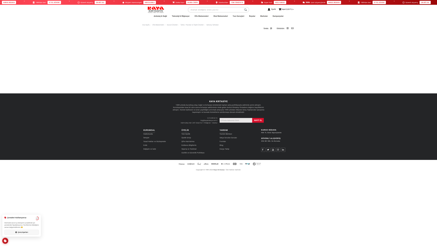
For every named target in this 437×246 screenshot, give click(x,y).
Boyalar (252, 16)
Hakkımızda (148, 134)
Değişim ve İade (149, 149)
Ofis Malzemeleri (201, 16)
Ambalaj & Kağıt (160, 16)
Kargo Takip (224, 149)
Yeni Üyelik (186, 134)
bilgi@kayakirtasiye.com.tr (209, 120)
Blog (221, 145)
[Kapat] (37, 218)
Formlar (223, 141)
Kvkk (145, 145)
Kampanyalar (278, 16)
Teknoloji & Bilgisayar (181, 16)
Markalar (264, 16)
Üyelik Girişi (186, 138)
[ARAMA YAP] (245, 9)
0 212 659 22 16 (212, 118)
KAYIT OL (258, 120)
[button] (5, 241)
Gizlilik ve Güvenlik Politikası (193, 153)
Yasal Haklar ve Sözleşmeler (154, 141)
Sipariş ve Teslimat (189, 149)
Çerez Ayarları (23, 232)
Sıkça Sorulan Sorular (228, 138)
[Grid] (287, 28)
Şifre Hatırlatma (188, 141)
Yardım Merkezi (226, 134)
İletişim (146, 138)
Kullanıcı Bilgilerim (189, 145)
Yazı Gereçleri (238, 16)
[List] (292, 28)
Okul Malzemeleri (220, 16)
